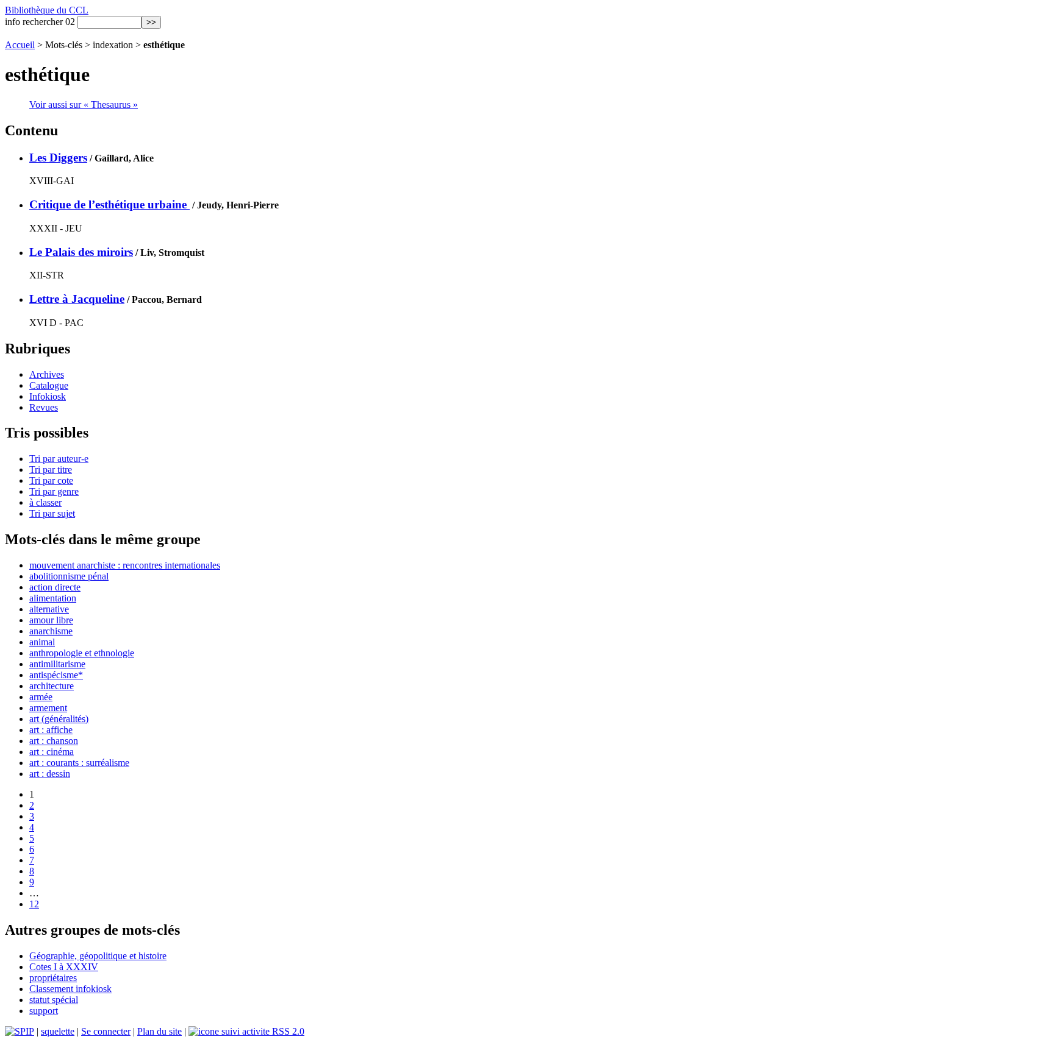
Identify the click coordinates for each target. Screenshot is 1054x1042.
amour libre (51, 620)
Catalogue (48, 385)
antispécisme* (56, 675)
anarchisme (51, 631)
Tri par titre (50, 469)
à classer (45, 502)
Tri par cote (51, 480)
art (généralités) (58, 719)
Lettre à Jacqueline (76, 298)
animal (42, 642)
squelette (57, 1031)
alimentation (52, 598)
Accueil (20, 45)
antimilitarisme (57, 664)
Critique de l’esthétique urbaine (109, 204)
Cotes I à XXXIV (63, 967)
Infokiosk (47, 396)
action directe (55, 587)
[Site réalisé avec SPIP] (19, 1031)
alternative (49, 609)
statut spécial (53, 999)
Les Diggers (58, 157)
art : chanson (53, 740)
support (43, 1010)
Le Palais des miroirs (81, 252)
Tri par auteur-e (58, 458)
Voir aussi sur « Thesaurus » (83, 104)
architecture (51, 686)
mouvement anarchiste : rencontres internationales (124, 565)
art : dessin (49, 773)
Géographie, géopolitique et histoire (98, 956)
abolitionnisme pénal (69, 576)
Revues (43, 407)
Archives (46, 374)
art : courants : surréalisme (79, 762)
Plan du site (159, 1031)
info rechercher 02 (40, 21)
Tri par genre (54, 491)
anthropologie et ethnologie (81, 653)
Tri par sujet (52, 513)
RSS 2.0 (287, 1031)
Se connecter (106, 1031)
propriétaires (53, 978)
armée (40, 697)
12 (34, 904)
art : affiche (51, 730)
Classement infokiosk (70, 989)
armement (48, 708)
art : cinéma (51, 751)
